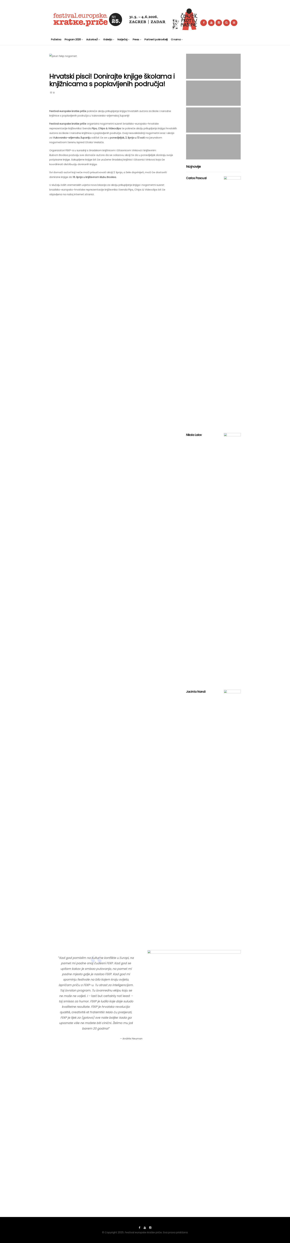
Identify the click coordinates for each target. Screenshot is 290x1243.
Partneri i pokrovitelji (156, 39)
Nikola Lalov (194, 435)
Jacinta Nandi (195, 692)
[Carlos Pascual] (232, 302)
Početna (56, 39)
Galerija (107, 39)
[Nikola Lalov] (232, 559)
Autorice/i (92, 39)
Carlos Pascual (196, 178)
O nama (176, 39)
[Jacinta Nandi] (232, 816)
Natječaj (122, 39)
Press (136, 39)
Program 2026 (73, 39)
